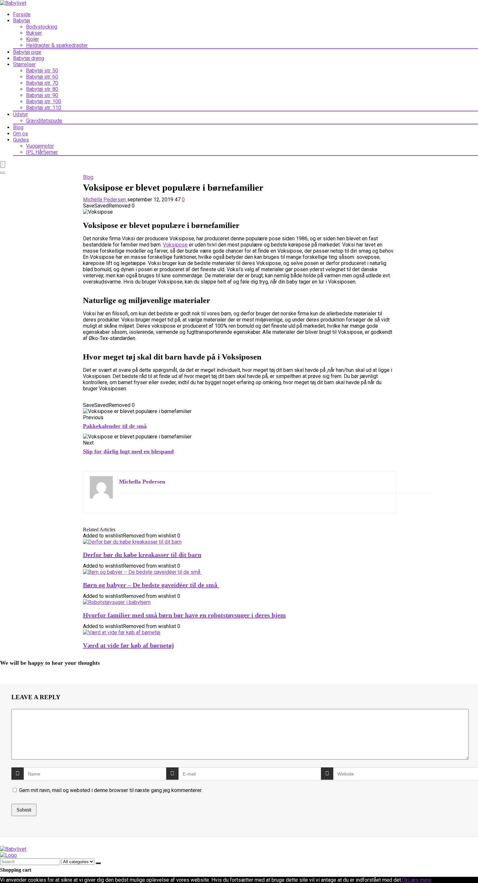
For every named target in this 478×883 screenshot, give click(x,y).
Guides (21, 140)
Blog (18, 127)
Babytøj (21, 21)
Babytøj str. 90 (42, 95)
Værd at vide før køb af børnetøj (128, 645)
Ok (405, 880)
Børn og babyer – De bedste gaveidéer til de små (151, 584)
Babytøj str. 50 (42, 71)
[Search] (2, 173)
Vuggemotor (40, 146)
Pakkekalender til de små (115, 426)
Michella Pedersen (105, 199)
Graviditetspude (44, 121)
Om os (20, 134)
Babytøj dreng (28, 58)
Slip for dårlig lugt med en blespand (128, 451)
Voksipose (175, 245)
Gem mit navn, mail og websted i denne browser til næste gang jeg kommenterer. (110, 790)
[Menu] (2, 164)
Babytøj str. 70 (42, 83)
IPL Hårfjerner (42, 152)
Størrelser (24, 64)
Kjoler (32, 39)
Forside (22, 14)
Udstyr (20, 114)
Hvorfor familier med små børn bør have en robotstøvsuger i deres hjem (184, 615)
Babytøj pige (27, 52)
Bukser (34, 33)
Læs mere (420, 880)
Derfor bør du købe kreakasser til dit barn (142, 554)
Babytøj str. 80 (42, 89)
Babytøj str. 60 (42, 77)
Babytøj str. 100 (43, 101)
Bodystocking (41, 27)
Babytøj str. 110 (43, 108)
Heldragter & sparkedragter (57, 45)
